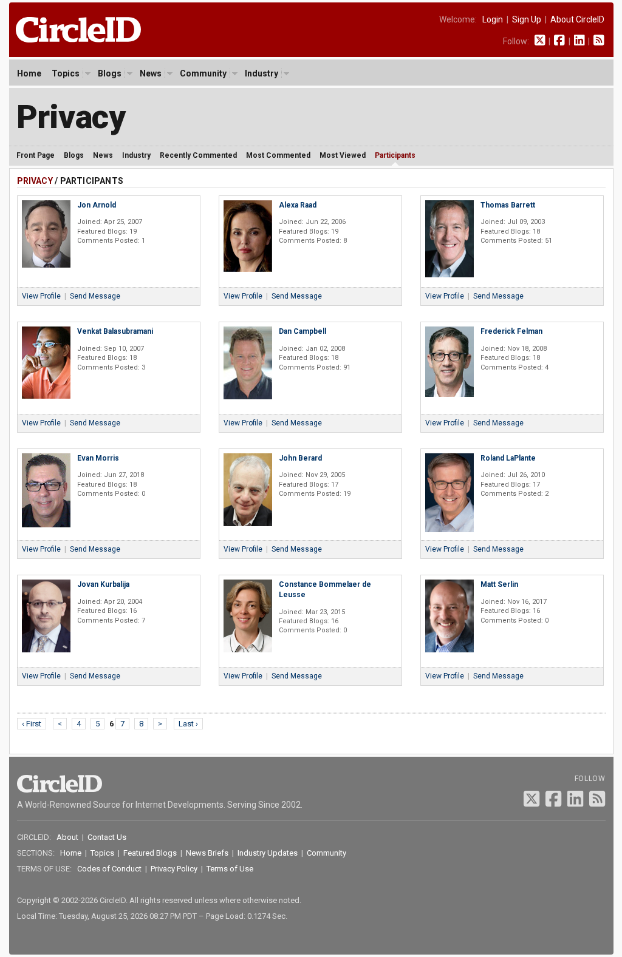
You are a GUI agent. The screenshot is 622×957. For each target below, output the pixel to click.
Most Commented (278, 155)
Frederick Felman (511, 331)
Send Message (95, 296)
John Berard (300, 458)
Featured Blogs (150, 852)
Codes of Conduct (109, 868)
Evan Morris (98, 458)
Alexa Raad (297, 205)
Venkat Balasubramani (115, 331)
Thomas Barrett (507, 205)
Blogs (109, 73)
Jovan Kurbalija (103, 584)
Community (203, 73)
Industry (261, 73)
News (151, 73)
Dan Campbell (302, 331)
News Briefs (207, 852)
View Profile (41, 296)
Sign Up (526, 19)
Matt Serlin (499, 584)
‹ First (31, 723)
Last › (188, 723)
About (67, 837)
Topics (66, 73)
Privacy (71, 117)
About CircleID (577, 19)
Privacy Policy (174, 868)
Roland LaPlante (508, 458)
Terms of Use (230, 868)
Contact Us (106, 837)
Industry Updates (268, 852)
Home (29, 73)
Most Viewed (343, 155)
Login (492, 19)
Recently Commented (198, 155)
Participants (395, 155)
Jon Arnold (96, 205)
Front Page (35, 155)
